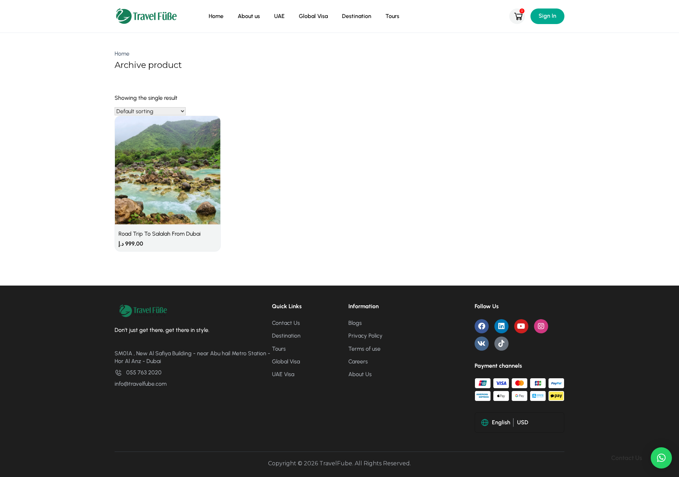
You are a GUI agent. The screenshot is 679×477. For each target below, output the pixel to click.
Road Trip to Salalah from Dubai (159, 233)
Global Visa (313, 16)
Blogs (355, 323)
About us (249, 16)
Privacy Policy (365, 335)
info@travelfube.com (141, 383)
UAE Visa (283, 374)
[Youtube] (521, 326)
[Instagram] (541, 326)
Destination (356, 16)
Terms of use (364, 348)
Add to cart (167, 160)
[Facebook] (482, 326)
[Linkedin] (501, 326)
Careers (358, 361)
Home (216, 16)
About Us (360, 374)
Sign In (547, 15)
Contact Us (286, 323)
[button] (661, 458)
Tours (392, 16)
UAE (279, 16)
